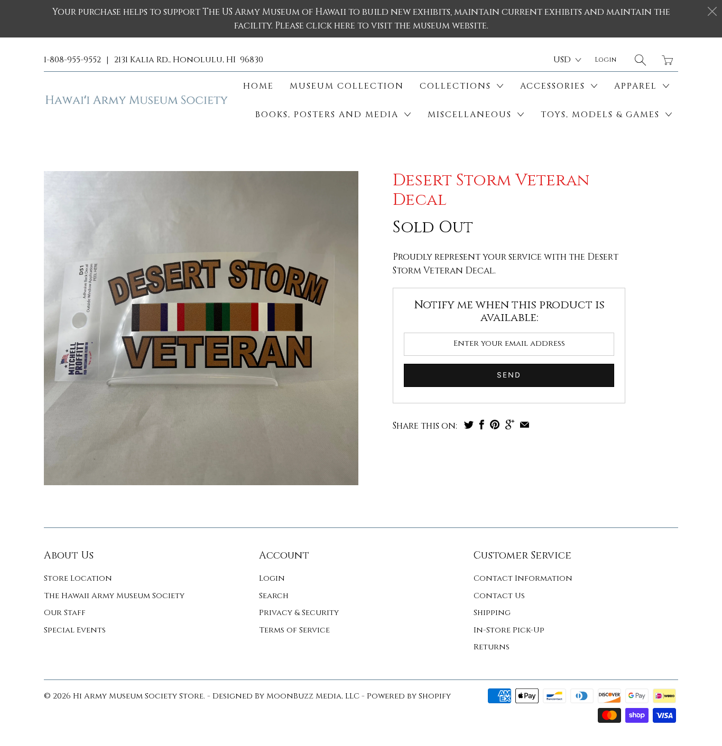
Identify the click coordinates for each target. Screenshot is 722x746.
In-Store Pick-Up (509, 630)
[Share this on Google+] (510, 424)
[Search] (640, 60)
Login (272, 578)
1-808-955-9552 (72, 59)
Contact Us (499, 595)
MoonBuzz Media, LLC (312, 696)
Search (274, 595)
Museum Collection (347, 86)
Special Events (75, 630)
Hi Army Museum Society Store (138, 696)
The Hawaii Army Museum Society (114, 595)
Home (258, 86)
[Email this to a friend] (525, 424)
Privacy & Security (299, 612)
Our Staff (65, 612)
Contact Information (523, 578)
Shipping (492, 612)
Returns (492, 647)
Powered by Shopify (409, 696)
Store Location (78, 578)
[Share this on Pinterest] (494, 424)
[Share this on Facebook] (482, 424)
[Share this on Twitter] (468, 424)
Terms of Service (294, 630)
